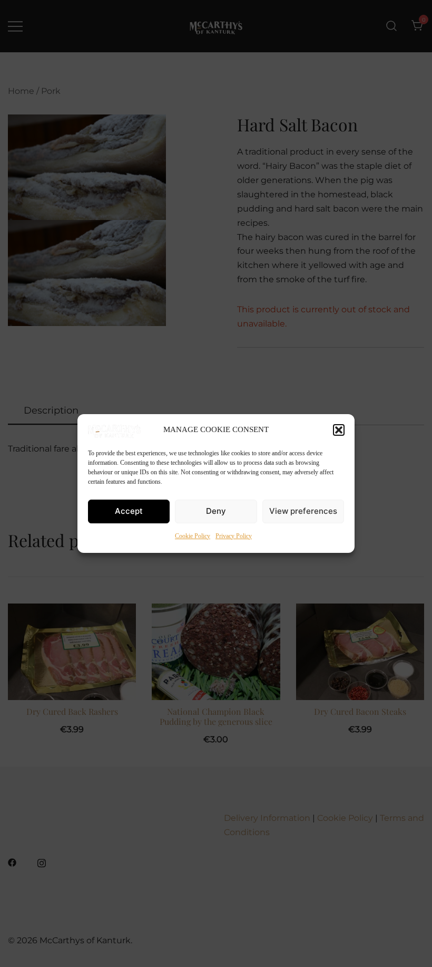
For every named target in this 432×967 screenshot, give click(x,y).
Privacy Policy (233, 536)
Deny (216, 511)
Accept (129, 511)
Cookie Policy (192, 536)
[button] (338, 430)
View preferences (303, 511)
